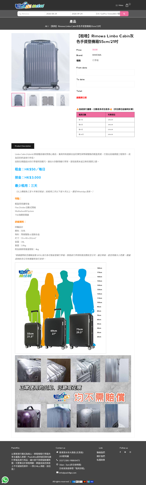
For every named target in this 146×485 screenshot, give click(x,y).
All (46, 26)
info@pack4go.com (67, 472)
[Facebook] (120, 452)
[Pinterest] (125, 452)
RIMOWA (96, 55)
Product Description (23, 146)
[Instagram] (130, 452)
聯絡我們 (101, 452)
